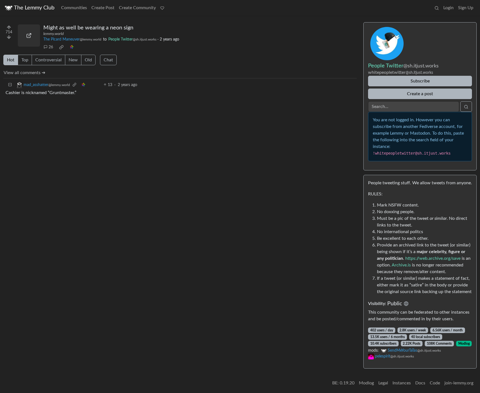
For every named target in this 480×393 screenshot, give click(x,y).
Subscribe (420, 81)
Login (448, 8)
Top (24, 60)
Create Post (102, 8)
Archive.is (401, 265)
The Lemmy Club (34, 8)
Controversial (48, 60)
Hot (10, 60)
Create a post (420, 94)
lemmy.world (53, 34)
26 (51, 47)
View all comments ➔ (24, 72)
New (73, 60)
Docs (420, 383)
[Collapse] (10, 85)
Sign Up (465, 8)
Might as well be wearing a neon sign (88, 28)
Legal (383, 383)
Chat (108, 60)
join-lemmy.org (458, 383)
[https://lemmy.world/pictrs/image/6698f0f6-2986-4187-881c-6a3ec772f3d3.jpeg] (29, 35)
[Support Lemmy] (162, 7)
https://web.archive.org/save (433, 258)
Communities (74, 8)
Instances (401, 383)
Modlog (464, 343)
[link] (61, 47)
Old (88, 60)
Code (435, 383)
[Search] (436, 7)
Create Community (137, 8)
